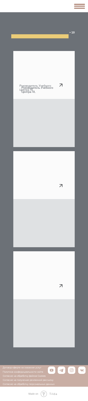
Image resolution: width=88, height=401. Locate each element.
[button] (44, 275)
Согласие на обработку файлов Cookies (24, 376)
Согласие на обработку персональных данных (29, 384)
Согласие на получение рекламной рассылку (28, 380)
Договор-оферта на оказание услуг (22, 367)
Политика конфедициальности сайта (23, 372)
